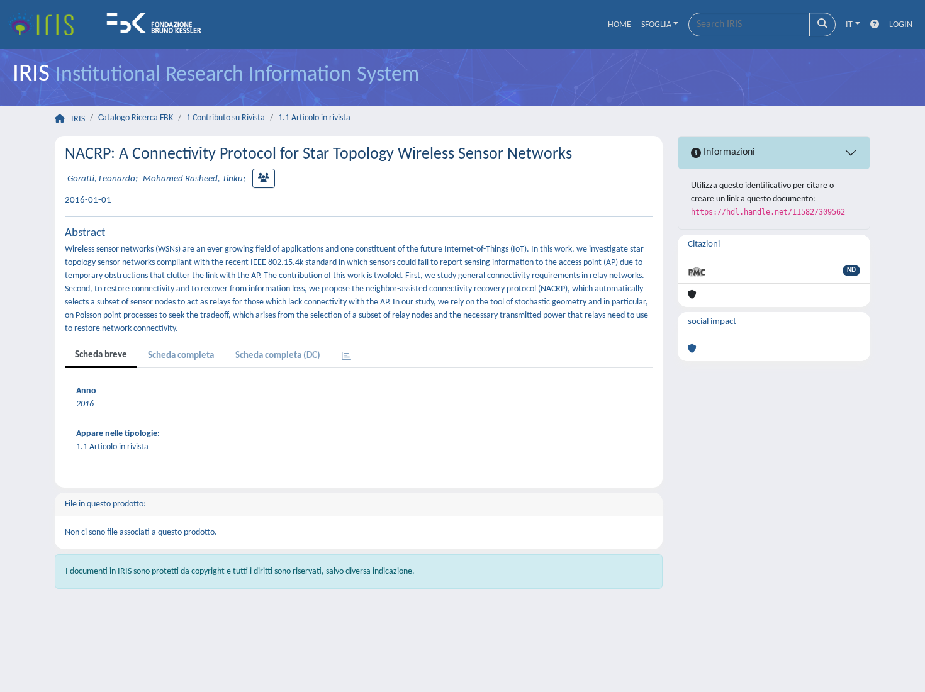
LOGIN (900, 25)
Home (619, 25)
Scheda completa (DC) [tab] (277, 355)
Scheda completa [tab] (181, 355)
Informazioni (728, 152)
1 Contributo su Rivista (225, 118)
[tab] (346, 357)
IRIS (78, 119)
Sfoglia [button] (656, 25)
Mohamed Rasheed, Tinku (193, 179)
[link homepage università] (157, 25)
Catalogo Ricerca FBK (135, 118)
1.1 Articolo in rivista (314, 118)
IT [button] (849, 25)
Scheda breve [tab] (101, 355)
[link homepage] (46, 25)
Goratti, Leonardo (101, 179)
